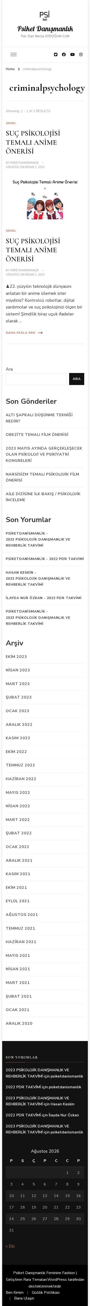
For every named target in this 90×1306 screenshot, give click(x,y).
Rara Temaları (35, 1279)
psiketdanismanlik (24, 163)
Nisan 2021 (18, 969)
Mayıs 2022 (18, 792)
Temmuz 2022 (20, 765)
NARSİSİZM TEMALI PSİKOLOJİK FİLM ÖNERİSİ (42, 477)
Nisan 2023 (18, 670)
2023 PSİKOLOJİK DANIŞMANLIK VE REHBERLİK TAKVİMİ (38, 542)
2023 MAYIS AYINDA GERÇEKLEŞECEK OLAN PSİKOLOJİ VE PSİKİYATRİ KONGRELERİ (44, 454)
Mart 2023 (18, 683)
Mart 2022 (18, 819)
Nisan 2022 (18, 806)
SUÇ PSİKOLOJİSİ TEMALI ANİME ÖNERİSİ (33, 142)
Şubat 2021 (19, 996)
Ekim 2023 (16, 656)
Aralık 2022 (19, 724)
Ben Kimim (15, 1292)
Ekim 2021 (16, 887)
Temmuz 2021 (20, 928)
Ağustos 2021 (22, 914)
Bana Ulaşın (24, 1298)
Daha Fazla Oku (21, 333)
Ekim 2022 (16, 751)
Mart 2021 (18, 982)
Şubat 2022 (19, 833)
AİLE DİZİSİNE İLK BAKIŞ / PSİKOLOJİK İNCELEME (43, 497)
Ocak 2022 (18, 846)
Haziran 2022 (21, 779)
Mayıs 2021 (18, 955)
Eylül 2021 (18, 901)
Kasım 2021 (18, 874)
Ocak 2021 (18, 1009)
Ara (9, 369)
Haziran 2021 (21, 942)
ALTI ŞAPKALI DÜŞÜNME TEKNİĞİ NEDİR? (39, 418)
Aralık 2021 (19, 860)
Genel (11, 123)
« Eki (10, 1246)
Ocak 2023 (18, 711)
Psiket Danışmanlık (45, 28)
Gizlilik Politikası (46, 1292)
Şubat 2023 (19, 697)
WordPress (57, 1279)
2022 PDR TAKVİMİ (66, 559)
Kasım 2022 (18, 738)
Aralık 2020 (19, 1023)
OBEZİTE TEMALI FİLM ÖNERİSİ (37, 434)
